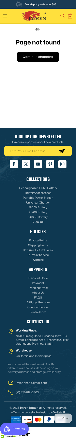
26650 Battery (38, 217)
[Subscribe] (62, 151)
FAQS (38, 297)
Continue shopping (38, 57)
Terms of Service (38, 255)
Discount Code (38, 278)
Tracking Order (38, 288)
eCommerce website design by (31, 412)
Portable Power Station (38, 197)
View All (38, 222)
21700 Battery (38, 212)
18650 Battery (38, 207)
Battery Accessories (38, 193)
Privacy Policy (38, 240)
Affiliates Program (38, 302)
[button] (5, 16)
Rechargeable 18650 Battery (38, 188)
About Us (38, 292)
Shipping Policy (38, 245)
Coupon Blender (38, 307)
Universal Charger (38, 202)
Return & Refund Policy (38, 250)
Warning (38, 260)
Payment (38, 283)
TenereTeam (38, 312)
